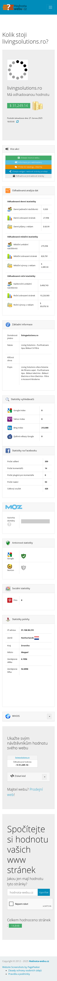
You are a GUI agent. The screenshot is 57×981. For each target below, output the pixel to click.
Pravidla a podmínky (19, 973)
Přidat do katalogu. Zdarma (29, 166)
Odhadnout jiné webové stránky (29, 176)
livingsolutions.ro (22, 757)
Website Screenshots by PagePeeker (21, 967)
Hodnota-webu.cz (39, 961)
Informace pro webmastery (29, 162)
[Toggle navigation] (50, 7)
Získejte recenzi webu (29, 157)
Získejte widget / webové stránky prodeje (29, 171)
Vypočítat (43, 892)
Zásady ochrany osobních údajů (25, 970)
